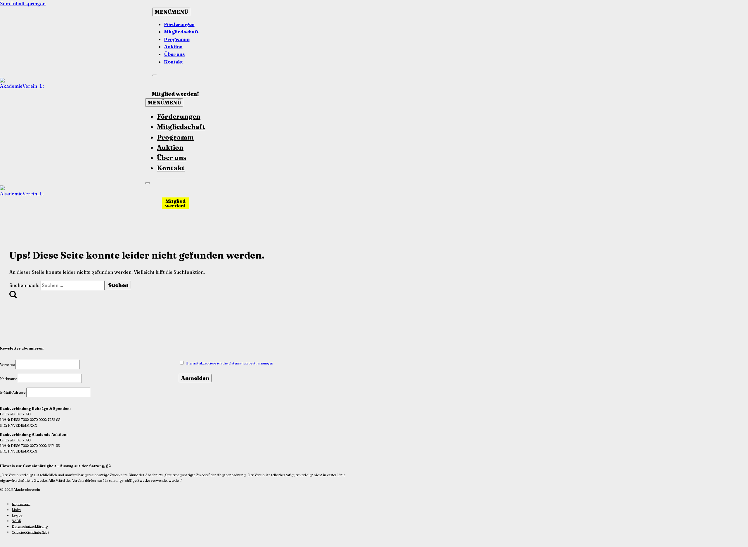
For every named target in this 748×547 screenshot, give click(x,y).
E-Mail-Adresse (12, 392)
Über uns (174, 54)
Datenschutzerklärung (30, 526)
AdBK (16, 521)
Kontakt (173, 62)
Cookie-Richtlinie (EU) (30, 532)
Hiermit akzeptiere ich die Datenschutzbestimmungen (229, 363)
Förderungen (179, 24)
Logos (17, 515)
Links (16, 510)
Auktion (173, 46)
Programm (177, 39)
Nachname (8, 378)
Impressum (21, 504)
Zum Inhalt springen (23, 3)
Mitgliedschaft (181, 32)
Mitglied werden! (175, 93)
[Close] (154, 75)
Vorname (7, 364)
